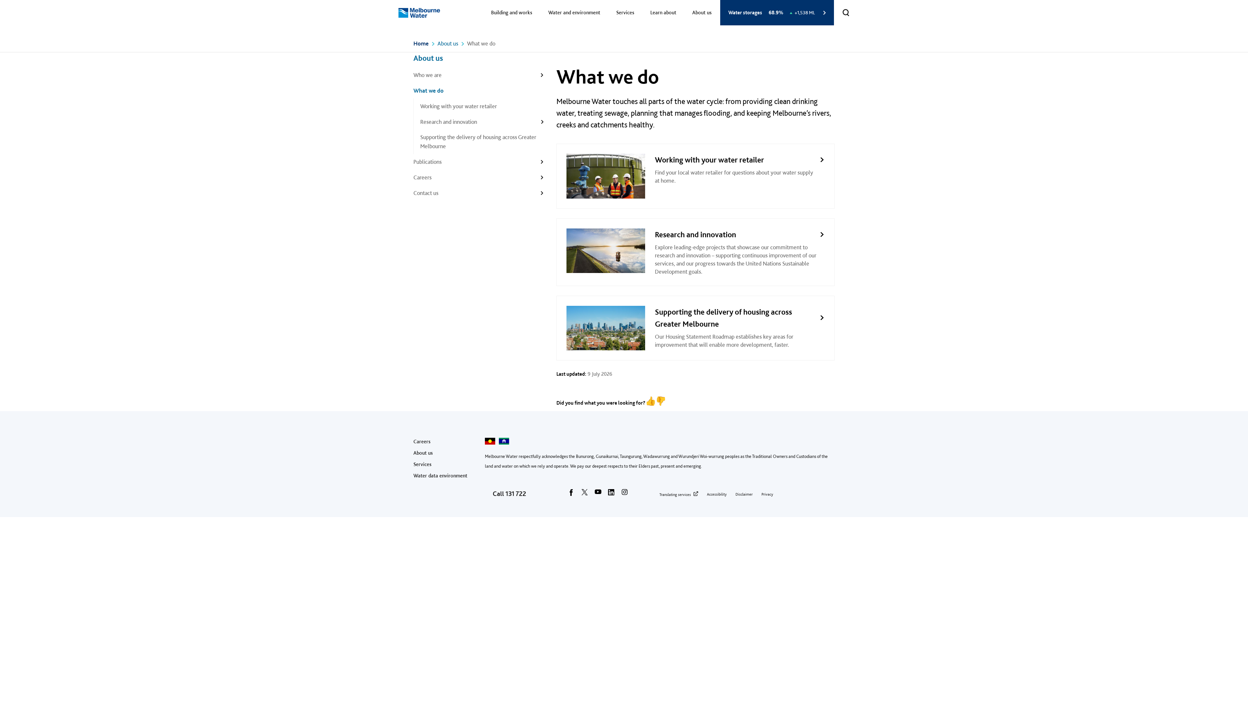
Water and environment (574, 12)
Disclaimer (744, 494)
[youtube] (598, 494)
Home (421, 43)
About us (702, 12)
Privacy (767, 494)
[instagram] (625, 494)
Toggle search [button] (846, 12)
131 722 (515, 494)
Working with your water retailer (458, 106)
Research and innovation (448, 121)
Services (625, 12)
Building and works (511, 12)
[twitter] (585, 494)
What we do (428, 90)
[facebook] (571, 494)
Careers (422, 177)
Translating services (675, 494)
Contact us (425, 192)
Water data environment (440, 476)
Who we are (427, 75)
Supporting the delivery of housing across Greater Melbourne (478, 142)
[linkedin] (611, 494)
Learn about (663, 12)
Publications (427, 161)
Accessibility (717, 494)
